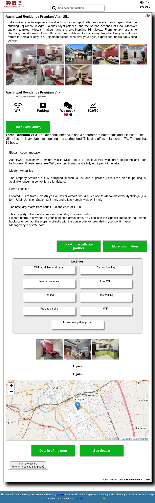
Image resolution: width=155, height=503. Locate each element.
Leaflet (125, 438)
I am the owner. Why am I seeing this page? (28, 465)
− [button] (11, 391)
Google (60, 494)
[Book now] (147, 15)
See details (101, 450)
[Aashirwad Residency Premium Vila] (21, 65)
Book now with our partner (78, 246)
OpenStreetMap (140, 438)
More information (125, 246)
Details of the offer (53, 450)
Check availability (28, 127)
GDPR (79, 498)
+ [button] (11, 385)
